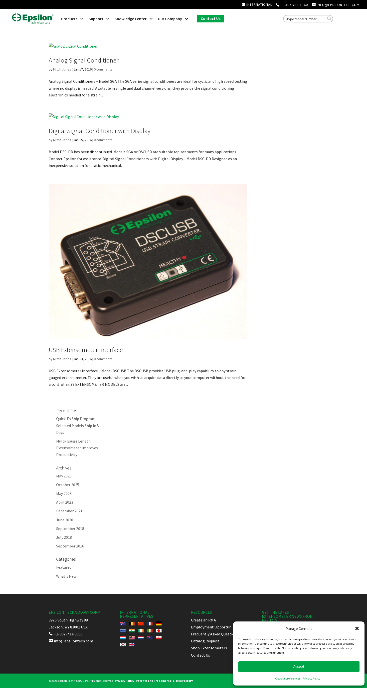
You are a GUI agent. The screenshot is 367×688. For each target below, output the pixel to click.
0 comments (103, 69)
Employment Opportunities (215, 626)
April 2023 (64, 502)
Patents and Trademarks (153, 681)
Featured (63, 567)
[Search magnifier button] (329, 19)
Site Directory (183, 681)
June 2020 (64, 519)
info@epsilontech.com (71, 640)
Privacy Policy (311, 678)
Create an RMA (203, 619)
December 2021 (69, 510)
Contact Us (200, 655)
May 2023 (64, 493)
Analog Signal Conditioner (84, 60)
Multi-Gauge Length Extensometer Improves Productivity (77, 448)
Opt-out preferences (287, 678)
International (258, 5)
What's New (66, 576)
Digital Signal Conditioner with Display (99, 131)
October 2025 (67, 484)
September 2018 (70, 528)
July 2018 (64, 537)
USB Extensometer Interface (86, 350)
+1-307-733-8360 (294, 4)
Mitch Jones (62, 69)
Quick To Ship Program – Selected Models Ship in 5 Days (77, 425)
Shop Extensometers (209, 647)
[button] (357, 628)
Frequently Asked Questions (214, 633)
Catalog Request (205, 640)
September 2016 (70, 545)
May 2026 (64, 475)
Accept (298, 666)
